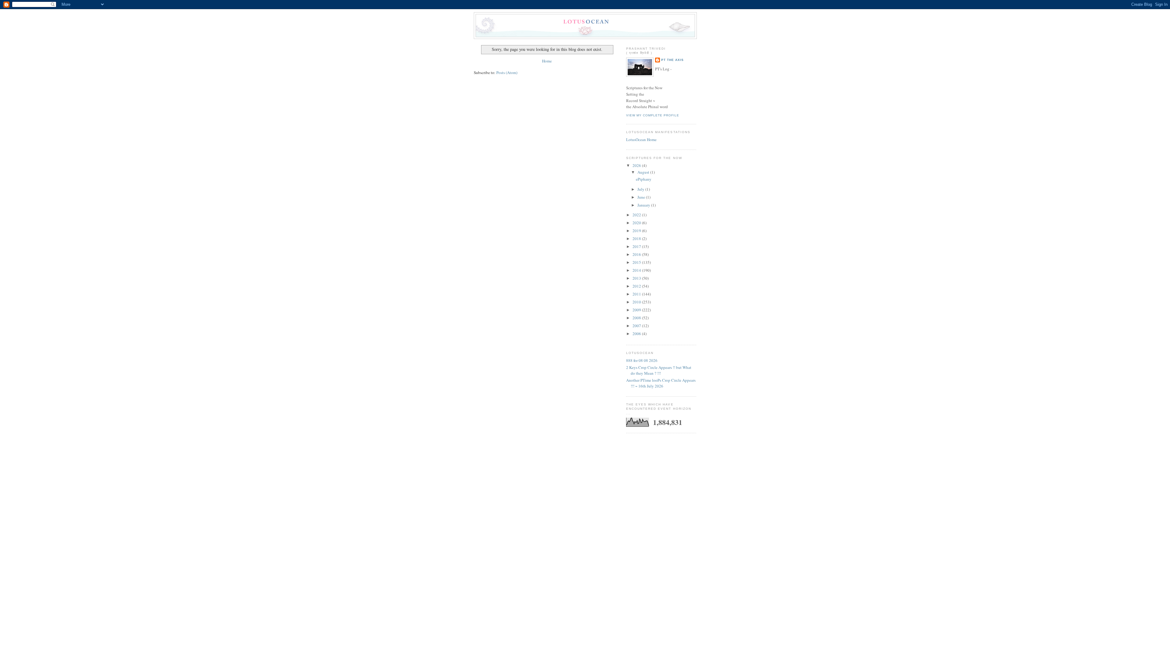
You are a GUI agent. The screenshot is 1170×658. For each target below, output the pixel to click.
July (641, 189)
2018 (637, 238)
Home (547, 61)
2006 (637, 333)
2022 (637, 215)
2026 (637, 165)
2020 (637, 222)
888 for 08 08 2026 (642, 360)
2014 (637, 270)
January (644, 205)
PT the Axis (672, 60)
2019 (637, 230)
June (641, 197)
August (643, 172)
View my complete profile (652, 115)
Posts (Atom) (506, 72)
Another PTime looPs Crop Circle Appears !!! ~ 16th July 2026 (661, 383)
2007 (637, 325)
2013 (637, 278)
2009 (637, 310)
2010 (637, 302)
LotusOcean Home (641, 139)
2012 (637, 286)
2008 (637, 317)
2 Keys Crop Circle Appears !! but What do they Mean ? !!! (658, 370)
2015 (637, 262)
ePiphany (643, 179)
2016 (637, 254)
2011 (637, 294)
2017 (637, 246)
